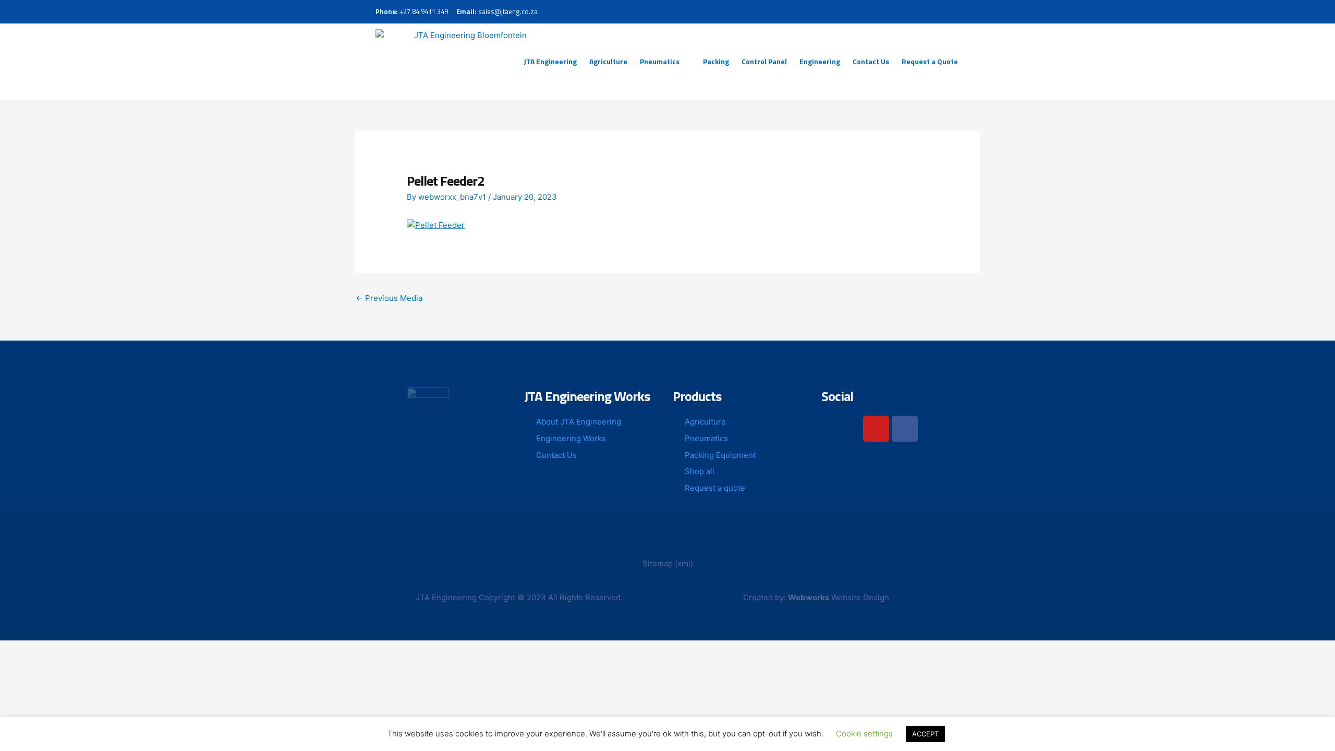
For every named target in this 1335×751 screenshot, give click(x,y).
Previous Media (389, 298)
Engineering (819, 61)
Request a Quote (930, 61)
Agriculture (608, 61)
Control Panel (764, 61)
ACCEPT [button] (925, 734)
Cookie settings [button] (864, 733)
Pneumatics (659, 61)
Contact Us (871, 61)
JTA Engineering (550, 61)
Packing (716, 61)
